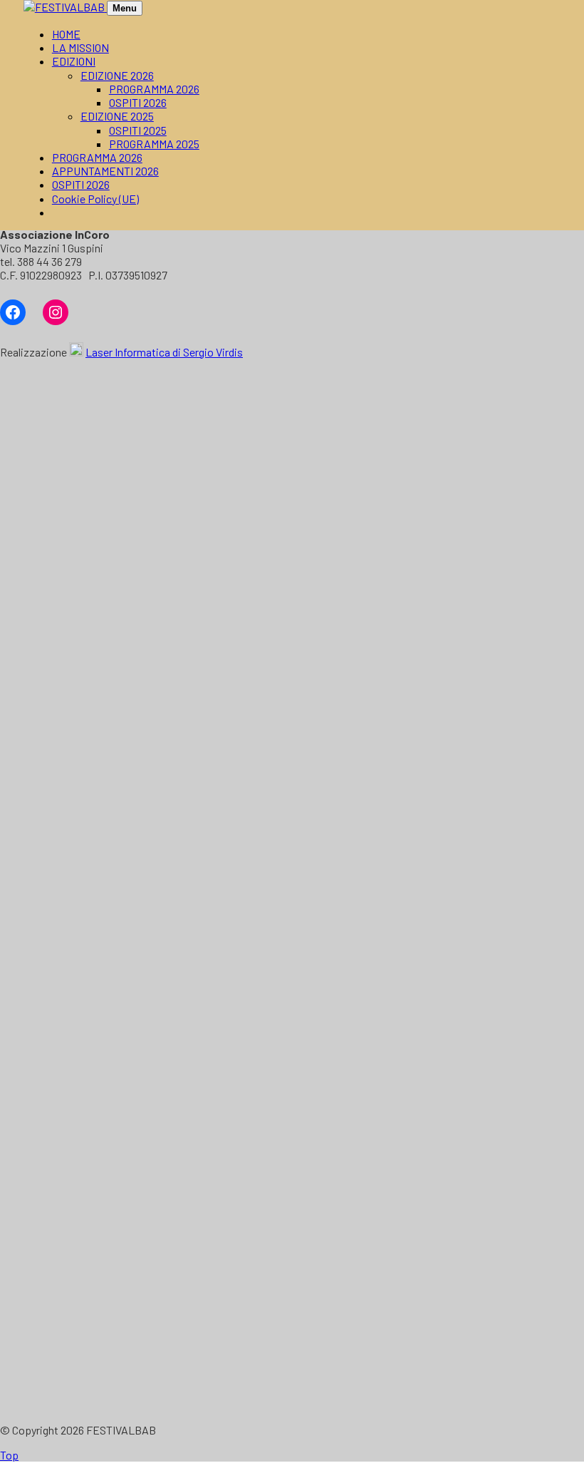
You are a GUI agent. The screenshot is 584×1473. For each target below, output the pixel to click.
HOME (66, 34)
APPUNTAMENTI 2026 (105, 171)
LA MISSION (80, 47)
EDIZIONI (73, 61)
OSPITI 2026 (138, 102)
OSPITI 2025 (138, 130)
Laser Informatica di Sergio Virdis (164, 352)
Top (9, 1455)
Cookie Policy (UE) (95, 198)
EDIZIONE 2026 (117, 75)
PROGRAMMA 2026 (154, 89)
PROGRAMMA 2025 (154, 143)
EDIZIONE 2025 (117, 116)
